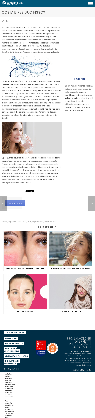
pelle (54, 221)
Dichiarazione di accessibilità (12, 362)
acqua (34, 221)
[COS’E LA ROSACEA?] (25, 291)
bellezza (40, 221)
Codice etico (11, 338)
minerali (4, 221)
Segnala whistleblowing (16, 356)
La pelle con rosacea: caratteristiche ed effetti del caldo (26, 268)
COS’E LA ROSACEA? (25, 311)
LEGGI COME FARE (82, 370)
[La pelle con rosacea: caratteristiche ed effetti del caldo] (25, 248)
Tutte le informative (15, 332)
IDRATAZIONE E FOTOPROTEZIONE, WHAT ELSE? (70, 268)
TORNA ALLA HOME (15, 203)
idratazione (48, 221)
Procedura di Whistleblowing (11, 349)
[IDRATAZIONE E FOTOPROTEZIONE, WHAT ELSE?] (70, 248)
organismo (12, 221)
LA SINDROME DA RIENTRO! (70, 311)
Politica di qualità (14, 343)
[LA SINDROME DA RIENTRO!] (70, 291)
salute (29, 221)
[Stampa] (8, 21)
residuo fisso (21, 221)
